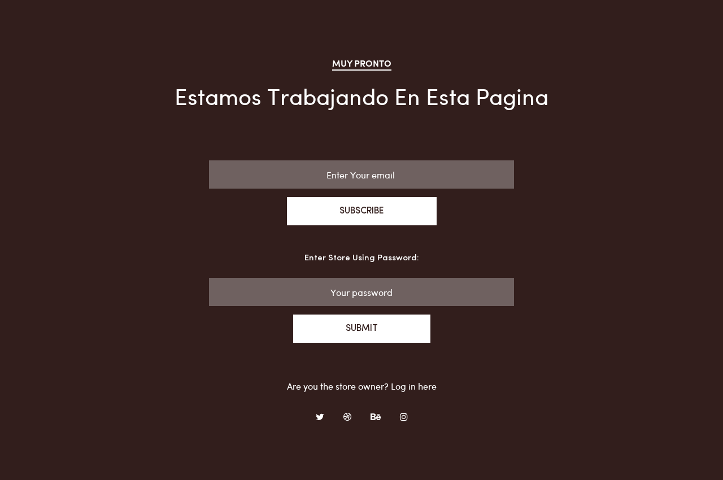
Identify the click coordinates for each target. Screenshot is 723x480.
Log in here (414, 386)
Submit (362, 328)
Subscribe (361, 211)
